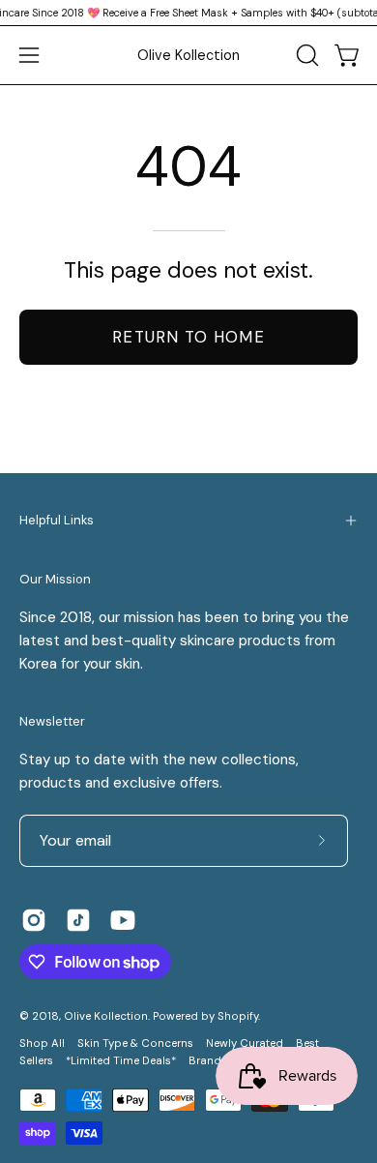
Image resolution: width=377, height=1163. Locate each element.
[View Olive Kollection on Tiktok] (78, 920)
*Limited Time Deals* (121, 1061)
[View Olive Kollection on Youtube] (122, 920)
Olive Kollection (188, 55)
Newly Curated (244, 1043)
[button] (305, 55)
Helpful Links (56, 520)
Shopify (238, 1016)
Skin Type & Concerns (135, 1043)
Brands (207, 1061)
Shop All (42, 1043)
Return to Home (188, 336)
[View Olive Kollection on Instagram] (33, 920)
